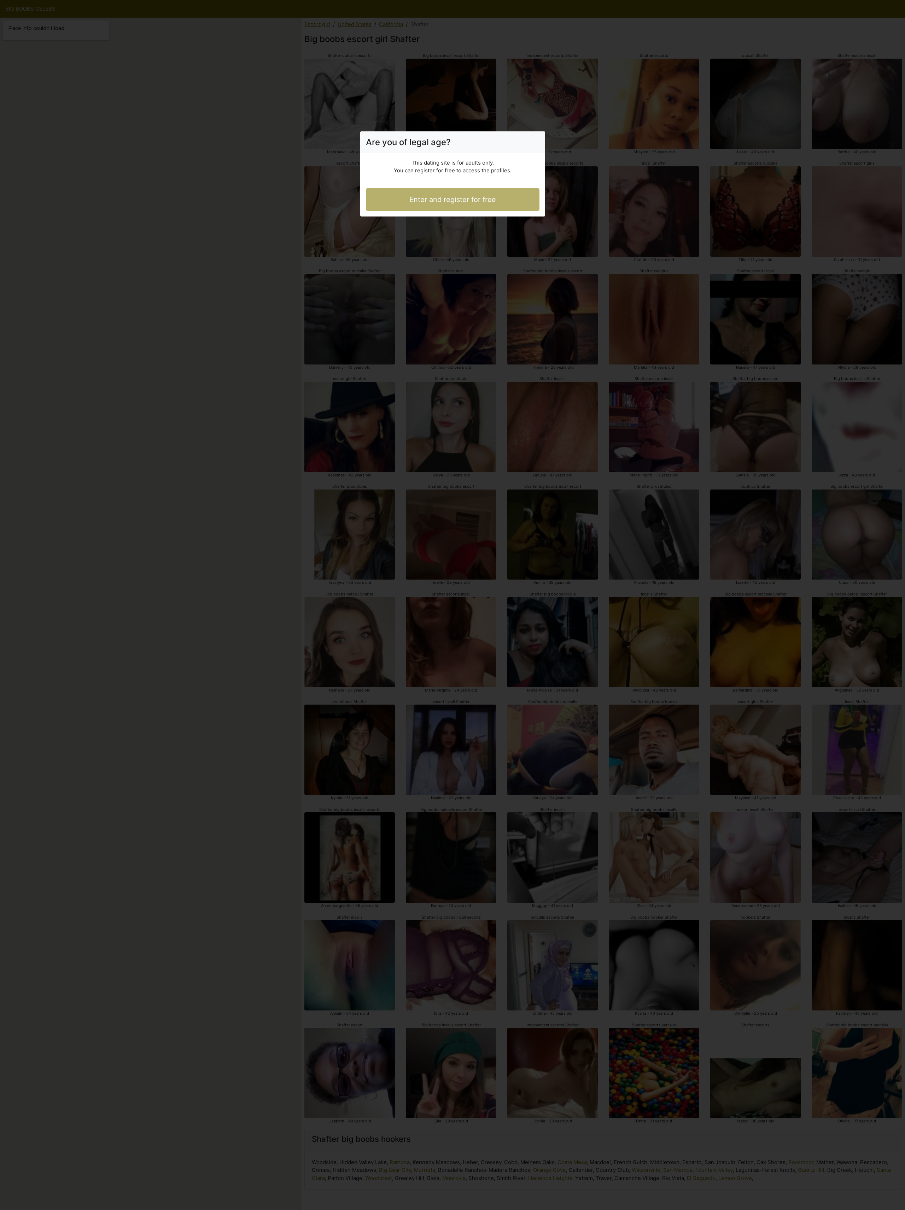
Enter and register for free (452, 199)
